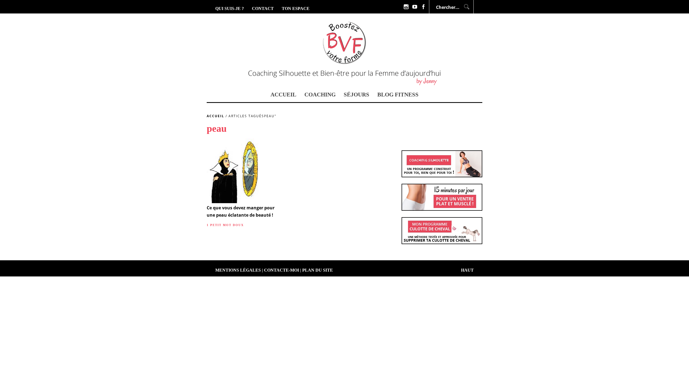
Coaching (320, 94)
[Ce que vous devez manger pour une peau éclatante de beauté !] (233, 202)
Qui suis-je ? (229, 8)
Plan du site (317, 270)
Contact (263, 8)
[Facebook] (423, 6)
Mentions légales (238, 270)
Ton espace (296, 8)
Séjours (356, 94)
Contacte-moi (281, 270)
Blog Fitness (398, 94)
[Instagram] (406, 6)
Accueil (283, 94)
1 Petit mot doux (225, 225)
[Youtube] (414, 6)
